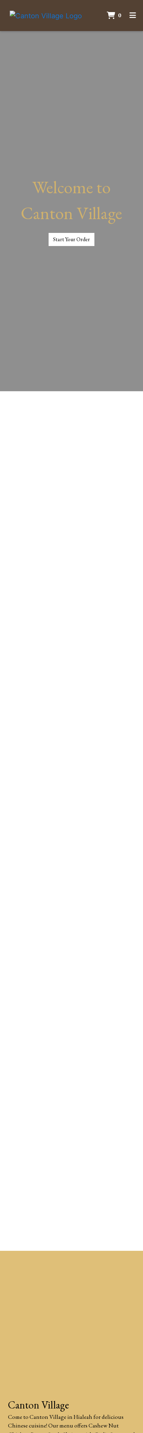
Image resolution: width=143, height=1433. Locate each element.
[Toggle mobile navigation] (132, 15)
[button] (11, 821)
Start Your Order (71, 239)
